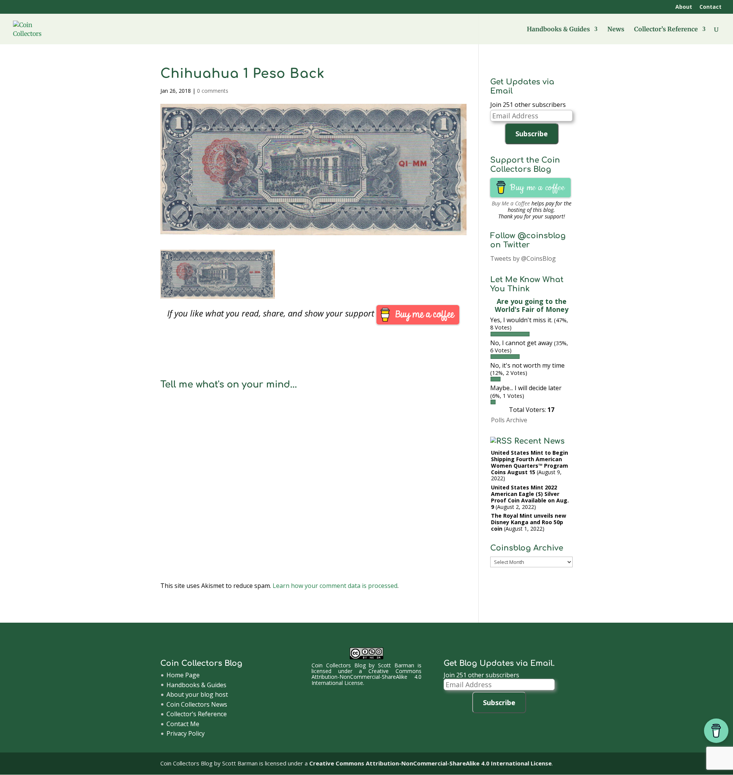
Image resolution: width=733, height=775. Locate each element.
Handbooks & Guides (558, 29)
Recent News (539, 441)
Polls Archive (509, 420)
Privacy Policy (185, 733)
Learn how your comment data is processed (335, 585)
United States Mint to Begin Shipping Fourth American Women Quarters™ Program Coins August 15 (529, 462)
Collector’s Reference (666, 29)
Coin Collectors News (196, 704)
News (615, 29)
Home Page (183, 675)
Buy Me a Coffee (511, 203)
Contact (710, 7)
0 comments (212, 90)
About (683, 7)
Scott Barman (396, 665)
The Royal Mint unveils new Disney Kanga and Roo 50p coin (528, 522)
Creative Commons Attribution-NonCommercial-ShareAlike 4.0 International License (366, 676)
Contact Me (182, 724)
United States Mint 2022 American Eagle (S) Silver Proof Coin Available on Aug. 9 (530, 497)
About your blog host (197, 694)
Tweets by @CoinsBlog (523, 258)
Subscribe (531, 133)
